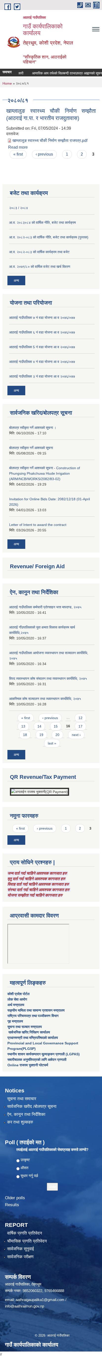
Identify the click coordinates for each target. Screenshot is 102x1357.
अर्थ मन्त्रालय (15, 1005)
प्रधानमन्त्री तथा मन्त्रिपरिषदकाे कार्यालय (32, 1038)
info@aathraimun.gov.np (24, 1306)
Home (7, 83)
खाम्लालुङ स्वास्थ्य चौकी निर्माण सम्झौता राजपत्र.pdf (49, 140)
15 (56, 726)
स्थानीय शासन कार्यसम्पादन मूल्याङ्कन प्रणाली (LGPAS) (43, 1054)
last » (52, 743)
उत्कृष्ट (25, 1160)
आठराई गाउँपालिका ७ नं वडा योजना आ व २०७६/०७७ (42, 318)
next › (76, 735)
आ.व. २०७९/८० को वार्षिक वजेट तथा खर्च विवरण (39, 267)
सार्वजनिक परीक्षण (20, 1256)
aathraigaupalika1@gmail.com (40, 1300)
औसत (24, 1168)
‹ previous (44, 154)
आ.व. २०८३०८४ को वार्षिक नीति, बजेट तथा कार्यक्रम (42, 223)
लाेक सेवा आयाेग (17, 999)
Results (12, 1204)
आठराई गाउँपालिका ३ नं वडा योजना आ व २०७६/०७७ (42, 376)
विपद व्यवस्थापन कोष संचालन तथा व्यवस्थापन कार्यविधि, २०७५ (48, 678)
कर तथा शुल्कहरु (20, 1122)
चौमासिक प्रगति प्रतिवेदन (27, 1241)
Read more (18, 147)
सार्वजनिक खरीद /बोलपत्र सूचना (31, 1106)
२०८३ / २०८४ (18, 208)
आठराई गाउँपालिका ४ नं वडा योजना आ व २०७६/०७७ (42, 362)
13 (23, 726)
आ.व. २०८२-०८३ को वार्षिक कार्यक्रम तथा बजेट (39, 252)
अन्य (16, 281)
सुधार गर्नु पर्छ (29, 1176)
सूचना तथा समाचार (21, 1098)
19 (41, 735)
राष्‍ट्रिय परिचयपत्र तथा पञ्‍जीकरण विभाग (32, 1016)
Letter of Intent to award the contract (37, 525)
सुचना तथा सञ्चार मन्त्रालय (24, 1027)
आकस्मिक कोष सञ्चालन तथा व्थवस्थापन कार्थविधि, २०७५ (45, 699)
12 (80, 718)
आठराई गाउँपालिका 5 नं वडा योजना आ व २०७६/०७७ (42, 347)
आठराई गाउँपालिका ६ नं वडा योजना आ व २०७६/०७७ (42, 332)
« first (18, 154)
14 (39, 726)
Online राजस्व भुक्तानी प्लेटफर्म (27, 1065)
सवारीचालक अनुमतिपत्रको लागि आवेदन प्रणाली (36, 1060)
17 (80, 726)
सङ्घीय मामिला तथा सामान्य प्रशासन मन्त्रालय (36, 1010)
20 (57, 735)
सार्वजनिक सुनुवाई (20, 1248)
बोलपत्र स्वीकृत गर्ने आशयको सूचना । (32, 428)
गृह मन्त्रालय (15, 1021)
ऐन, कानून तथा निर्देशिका (26, 1114)
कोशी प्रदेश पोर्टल (18, 994)
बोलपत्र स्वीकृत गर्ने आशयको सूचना (31, 448)
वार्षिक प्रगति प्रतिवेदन (24, 1233)
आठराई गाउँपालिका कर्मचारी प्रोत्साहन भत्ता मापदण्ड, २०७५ (45, 607)
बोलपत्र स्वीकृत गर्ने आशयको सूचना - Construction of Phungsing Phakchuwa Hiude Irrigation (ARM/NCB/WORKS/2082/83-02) (44, 473)
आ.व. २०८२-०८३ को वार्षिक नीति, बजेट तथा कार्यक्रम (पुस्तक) (48, 237)
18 (25, 735)
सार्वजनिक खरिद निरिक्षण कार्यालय (28, 1032)
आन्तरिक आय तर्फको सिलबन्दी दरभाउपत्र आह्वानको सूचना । (63, 73)
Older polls (15, 1197)
